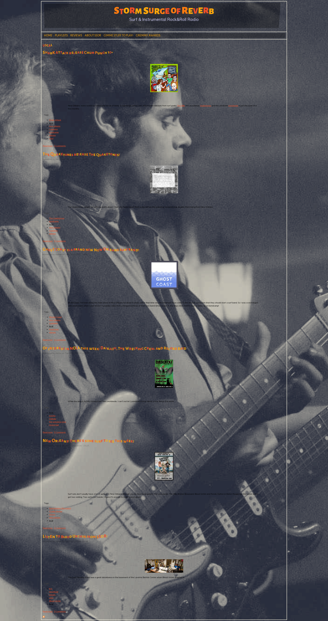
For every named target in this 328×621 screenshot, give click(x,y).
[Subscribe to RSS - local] (44, 617)
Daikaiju (52, 418)
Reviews (76, 35)
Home (48, 35)
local (51, 123)
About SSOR (93, 35)
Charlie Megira (55, 511)
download (53, 591)
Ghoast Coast (55, 317)
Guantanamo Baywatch (60, 508)
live (50, 588)
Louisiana (53, 129)
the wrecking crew (57, 421)
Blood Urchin (55, 601)
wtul (51, 598)
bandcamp (54, 132)
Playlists (61, 35)
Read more (48, 146)
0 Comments (60, 146)
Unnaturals (233, 105)
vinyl (51, 138)
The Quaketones (56, 218)
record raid (54, 425)
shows (52, 514)
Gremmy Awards (148, 35)
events (52, 415)
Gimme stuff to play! (118, 35)
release (52, 135)
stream (52, 594)
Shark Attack (55, 120)
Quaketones (205, 105)
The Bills (181, 105)
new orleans (54, 126)
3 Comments (60, 339)
